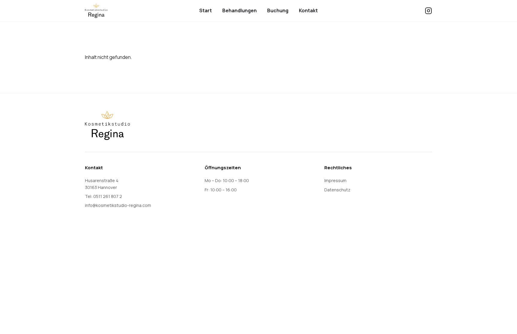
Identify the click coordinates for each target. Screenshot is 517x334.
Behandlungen (239, 10)
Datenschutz (337, 190)
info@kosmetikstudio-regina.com (118, 205)
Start (205, 10)
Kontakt (308, 10)
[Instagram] (428, 10)
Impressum (335, 180)
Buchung (277, 10)
